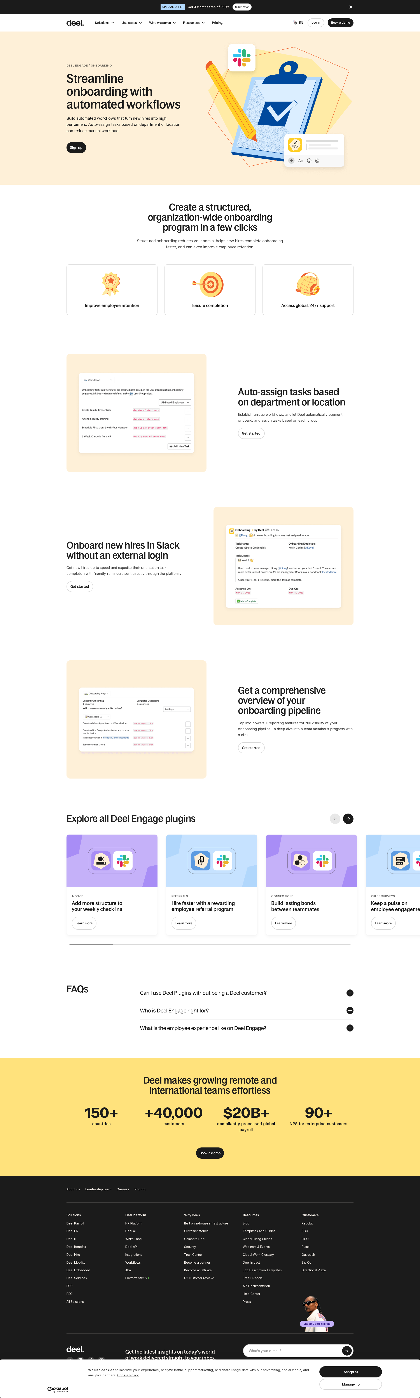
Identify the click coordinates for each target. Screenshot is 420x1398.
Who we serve (160, 23)
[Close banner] (351, 7)
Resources (191, 23)
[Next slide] (348, 819)
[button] (247, 993)
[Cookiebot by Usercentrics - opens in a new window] (58, 1390)
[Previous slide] (335, 819)
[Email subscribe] (347, 1351)
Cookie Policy (128, 1375)
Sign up (76, 147)
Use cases (129, 23)
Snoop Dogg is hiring (317, 1323)
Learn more (84, 923)
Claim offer (242, 7)
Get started (251, 433)
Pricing (217, 23)
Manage (348, 1384)
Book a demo (340, 22)
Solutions (102, 23)
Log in (316, 22)
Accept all (351, 1372)
